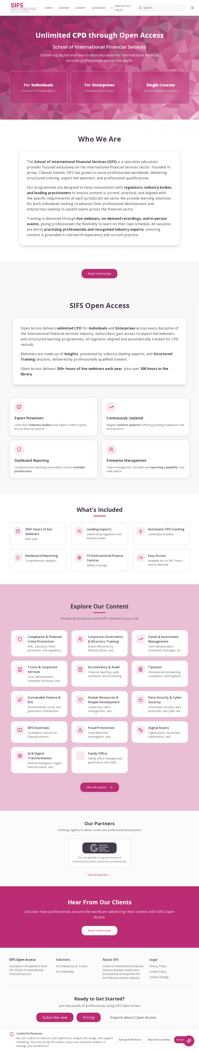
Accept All (181, 1039)
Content (80, 8)
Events (49, 8)
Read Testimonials (99, 273)
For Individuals (65, 971)
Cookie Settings (159, 977)
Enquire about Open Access (133, 1017)
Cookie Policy (157, 971)
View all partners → (99, 875)
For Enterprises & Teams (71, 966)
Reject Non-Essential (159, 1039)
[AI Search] (188, 1040)
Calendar (63, 8)
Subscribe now (55, 1017)
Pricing (88, 1017)
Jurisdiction (99, 8)
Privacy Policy (157, 966)
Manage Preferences (130, 1039)
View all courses (96, 787)
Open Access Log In (122, 7)
